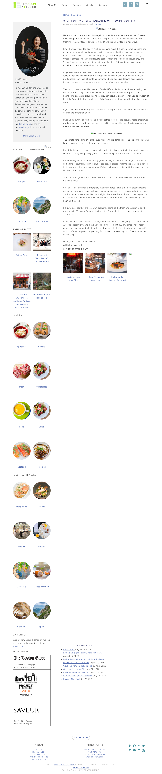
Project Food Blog (39, 757)
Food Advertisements (35, 149)
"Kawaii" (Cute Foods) (95, 754)
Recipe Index (24, 124)
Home (66, 15)
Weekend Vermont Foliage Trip (77, 666)
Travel (65, 5)
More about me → (31, 136)
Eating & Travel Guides (95, 750)
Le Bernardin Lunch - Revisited (78, 675)
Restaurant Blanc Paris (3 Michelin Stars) (82, 652)
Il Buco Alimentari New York (76, 672)
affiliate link (18, 646)
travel (21, 127)
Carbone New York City (74, 669)
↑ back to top (81, 738)
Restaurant (76, 15)
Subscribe (103, 5)
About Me (52, 5)
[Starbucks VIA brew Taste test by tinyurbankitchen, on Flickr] (106, 133)
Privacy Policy (39, 759)
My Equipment (39, 752)
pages (27, 127)
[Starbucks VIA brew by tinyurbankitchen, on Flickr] (106, 29)
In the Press (39, 754)
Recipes (76, 5)
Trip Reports (94, 752)
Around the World (95, 757)
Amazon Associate (64, 765)
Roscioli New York (71, 679)
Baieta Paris (69, 649)
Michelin (89, 5)
